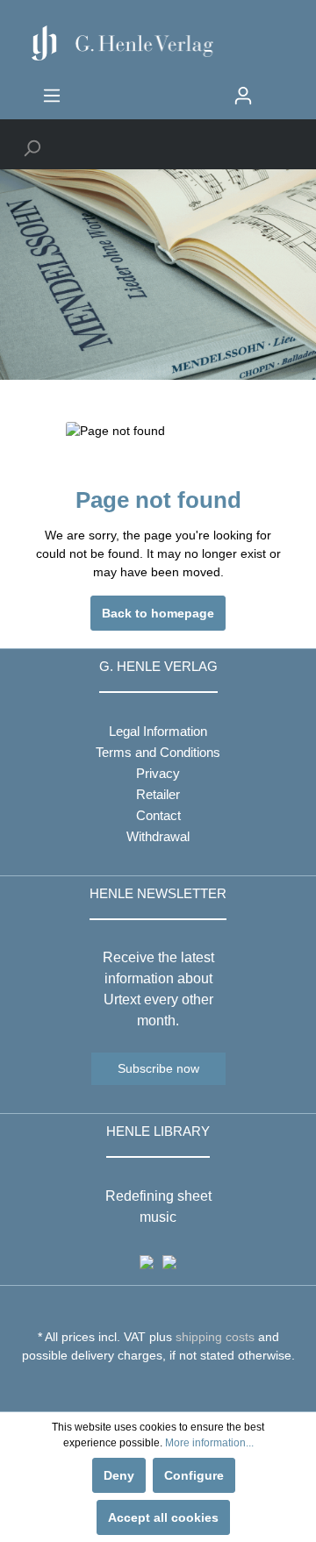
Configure (194, 1475)
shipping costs (215, 1337)
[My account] (243, 95)
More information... (209, 1443)
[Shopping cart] (273, 88)
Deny (119, 1475)
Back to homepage (158, 613)
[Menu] (52, 95)
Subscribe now (158, 1068)
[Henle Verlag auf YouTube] (145, 1388)
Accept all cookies (163, 1517)
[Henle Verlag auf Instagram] (158, 1388)
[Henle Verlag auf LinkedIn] (171, 1388)
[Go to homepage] (158, 43)
